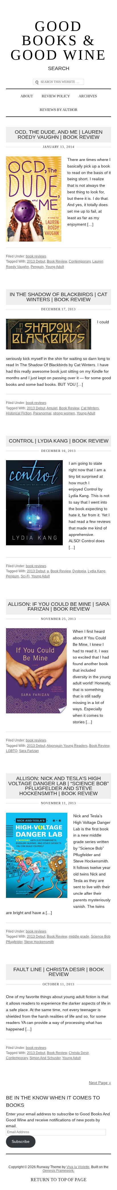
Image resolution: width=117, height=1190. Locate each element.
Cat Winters (90, 408)
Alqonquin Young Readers (67, 746)
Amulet (52, 408)
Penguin (37, 267)
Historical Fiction (19, 413)
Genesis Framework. (58, 1171)
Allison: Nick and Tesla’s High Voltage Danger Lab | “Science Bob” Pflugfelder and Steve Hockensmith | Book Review (58, 786)
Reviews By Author (59, 110)
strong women (64, 413)
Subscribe (21, 1141)
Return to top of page (59, 1179)
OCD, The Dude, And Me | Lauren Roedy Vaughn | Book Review (59, 134)
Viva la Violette (77, 1167)
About (26, 96)
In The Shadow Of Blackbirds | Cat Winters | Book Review (58, 297)
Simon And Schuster (45, 1058)
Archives (88, 96)
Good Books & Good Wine (58, 40)
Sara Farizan (29, 751)
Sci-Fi (25, 576)
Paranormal (42, 413)
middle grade (79, 936)
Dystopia (79, 571)
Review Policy (56, 96)
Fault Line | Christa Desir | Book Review (58, 972)
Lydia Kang (96, 571)
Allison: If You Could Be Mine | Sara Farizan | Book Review (58, 606)
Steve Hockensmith (39, 942)
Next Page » (100, 1082)
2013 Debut (36, 261)
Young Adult (54, 267)
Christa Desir (79, 1053)
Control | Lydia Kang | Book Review (58, 441)
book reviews (36, 256)
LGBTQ (11, 751)
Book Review (57, 261)
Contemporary (80, 261)
